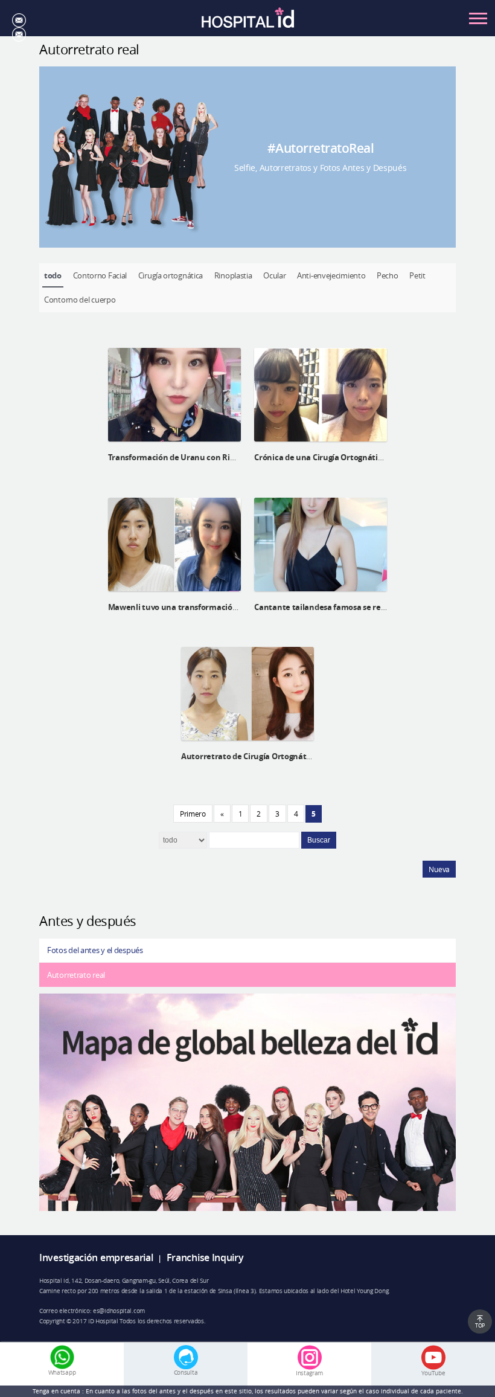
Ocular (274, 275)
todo (53, 275)
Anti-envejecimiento (331, 275)
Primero (193, 813)
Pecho (387, 275)
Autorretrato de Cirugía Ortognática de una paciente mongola (298, 756)
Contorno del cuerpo (79, 299)
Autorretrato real (76, 974)
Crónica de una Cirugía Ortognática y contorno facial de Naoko (371, 457)
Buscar (318, 840)
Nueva (439, 869)
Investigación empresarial (96, 1257)
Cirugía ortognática (170, 275)
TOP (480, 1325)
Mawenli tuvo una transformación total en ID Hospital (209, 607)
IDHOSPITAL (248, 21)
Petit (417, 275)
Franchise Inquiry (205, 1257)
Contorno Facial (100, 275)
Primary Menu (478, 18)
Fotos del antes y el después (95, 950)
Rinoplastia (233, 275)
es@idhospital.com (119, 1310)
